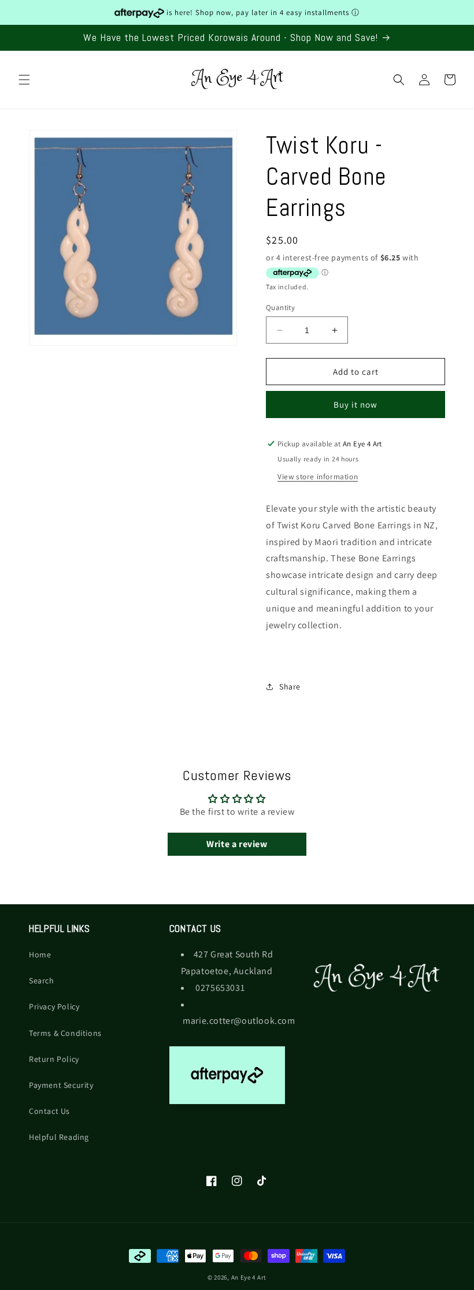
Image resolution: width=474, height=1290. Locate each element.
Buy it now (355, 404)
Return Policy (54, 1059)
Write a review (236, 844)
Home (40, 954)
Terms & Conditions (65, 1033)
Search (41, 980)
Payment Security (61, 1085)
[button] (24, 79)
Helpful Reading (59, 1137)
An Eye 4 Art (248, 1277)
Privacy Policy (54, 1006)
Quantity (280, 307)
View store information (317, 476)
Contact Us (49, 1111)
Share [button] (290, 686)
